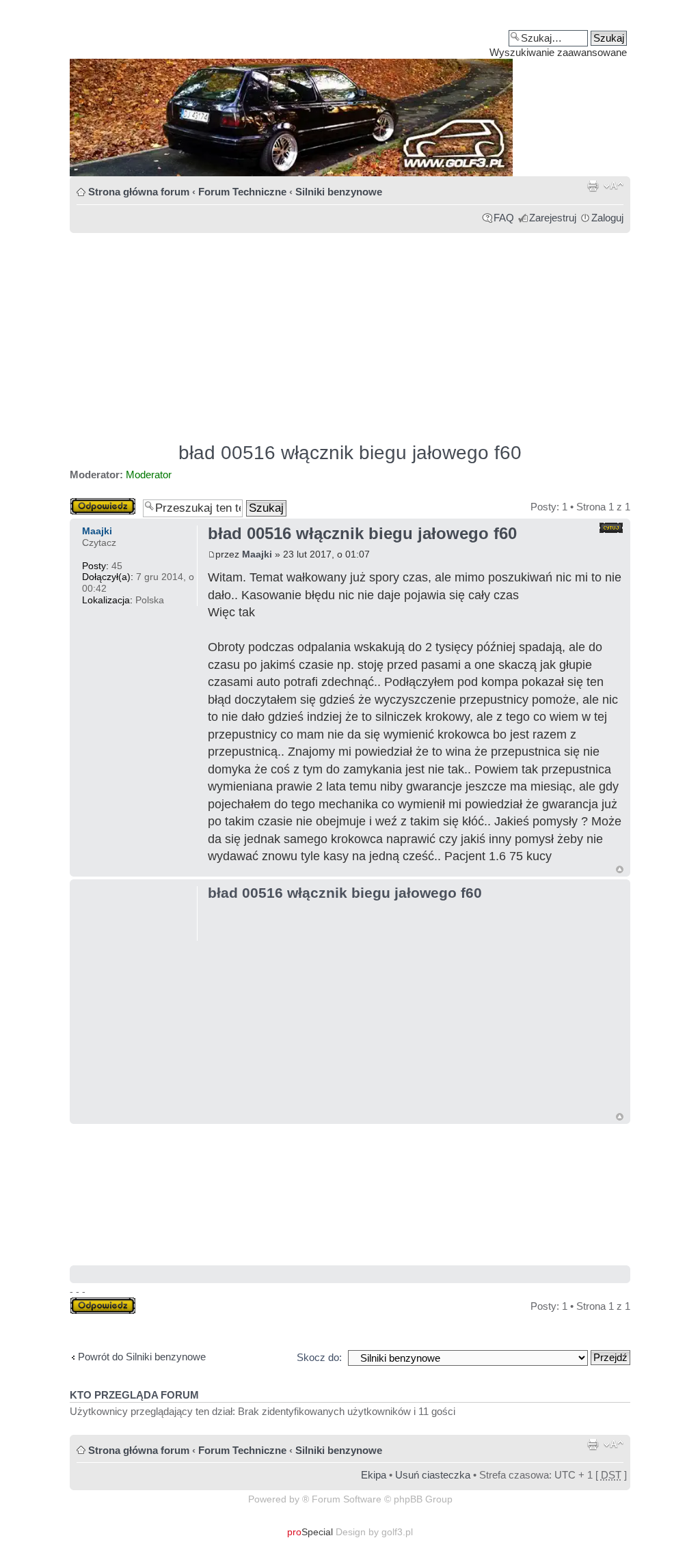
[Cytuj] (611, 528)
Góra (619, 869)
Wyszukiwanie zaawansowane (558, 52)
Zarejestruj (552, 217)
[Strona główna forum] (350, 93)
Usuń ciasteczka (432, 1475)
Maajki (257, 554)
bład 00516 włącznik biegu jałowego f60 (350, 452)
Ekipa (373, 1475)
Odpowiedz (95, 503)
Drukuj (592, 186)
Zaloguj (607, 217)
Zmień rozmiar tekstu (613, 186)
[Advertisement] (350, 331)
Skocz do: (319, 1357)
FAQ (504, 217)
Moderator (149, 474)
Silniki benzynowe (338, 191)
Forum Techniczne (242, 191)
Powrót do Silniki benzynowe (142, 1356)
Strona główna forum (138, 191)
